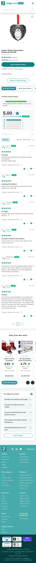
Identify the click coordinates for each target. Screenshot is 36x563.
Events (3, 498)
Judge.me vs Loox (24, 496)
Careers (3, 522)
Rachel (8, 286)
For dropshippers (23, 457)
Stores (3, 529)
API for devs (4, 506)
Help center (4, 503)
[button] (28, 382)
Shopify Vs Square (24, 485)
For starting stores (24, 459)
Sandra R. (9, 202)
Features (3, 462)
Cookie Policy (16, 560)
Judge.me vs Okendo (24, 501)
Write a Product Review (18, 80)
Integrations (4, 467)
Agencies (3, 501)
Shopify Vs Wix (23, 488)
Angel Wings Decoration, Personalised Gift (12, 51)
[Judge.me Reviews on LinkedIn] (17, 449)
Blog (2, 496)
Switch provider (23, 506)
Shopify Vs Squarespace (25, 483)
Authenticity (18, 558)
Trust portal (4, 483)
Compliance (26, 558)
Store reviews (5, 459)
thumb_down (31, 169)
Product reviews (5, 457)
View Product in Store (18, 65)
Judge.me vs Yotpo (24, 498)
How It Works (18, 435)
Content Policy (8, 560)
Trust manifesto (5, 485)
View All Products (9, 383)
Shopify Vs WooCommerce (26, 480)
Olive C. (8, 230)
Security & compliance (7, 480)
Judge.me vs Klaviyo (24, 503)
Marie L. (8, 175)
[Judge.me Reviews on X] (12, 449)
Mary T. (8, 146)
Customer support (6, 478)
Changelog (4, 509)
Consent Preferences (26, 560)
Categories (4, 532)
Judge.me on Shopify (24, 475)
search (32, 10)
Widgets (3, 465)
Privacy (12, 558)
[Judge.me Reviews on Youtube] (21, 449)
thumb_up (24, 169)
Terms (7, 558)
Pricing (3, 475)
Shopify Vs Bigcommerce (26, 478)
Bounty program (23, 518)
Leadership (4, 519)
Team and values (5, 516)
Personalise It (19, 69)
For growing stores (24, 462)
